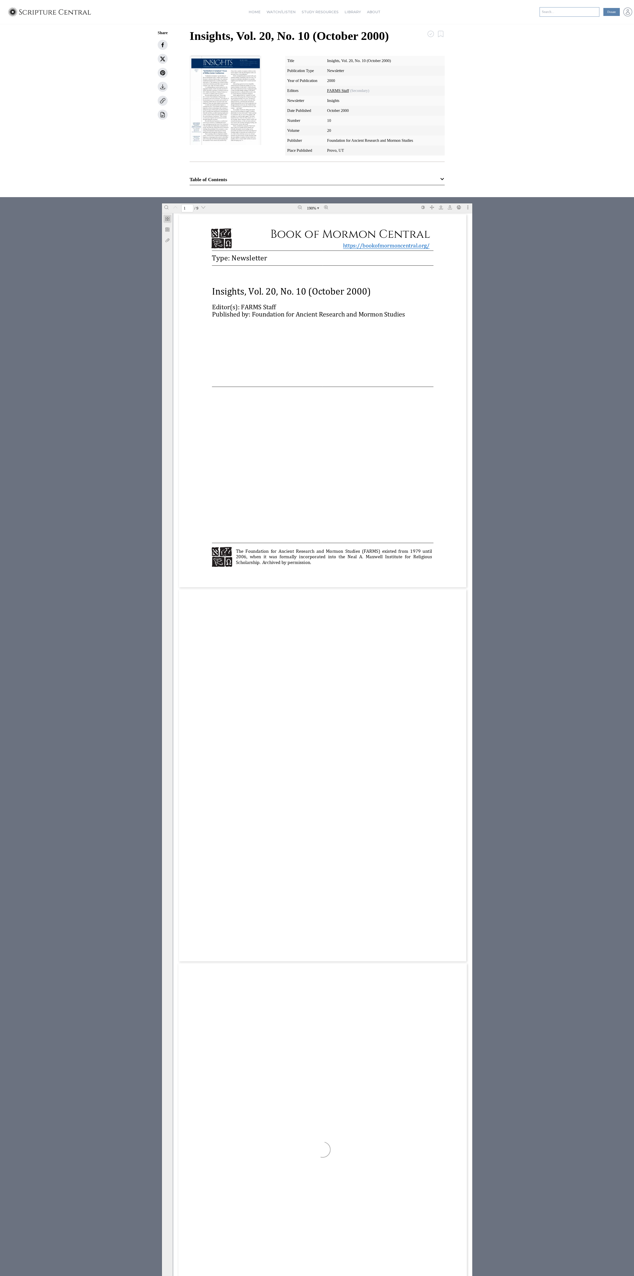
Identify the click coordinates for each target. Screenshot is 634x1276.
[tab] (167, 219)
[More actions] (468, 207)
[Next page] (203, 207)
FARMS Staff (338, 90)
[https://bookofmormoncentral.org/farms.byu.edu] (271, 940)
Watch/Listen (281, 12)
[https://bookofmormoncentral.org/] (389, 245)
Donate (611, 12)
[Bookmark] (167, 230)
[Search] (166, 207)
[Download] (450, 207)
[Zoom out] (300, 207)
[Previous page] (175, 207)
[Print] (459, 207)
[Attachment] (167, 240)
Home (255, 12)
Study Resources (320, 12)
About (373, 12)
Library (353, 12)
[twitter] (163, 59)
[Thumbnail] (167, 219)
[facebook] (163, 45)
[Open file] (441, 207)
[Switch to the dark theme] (423, 207)
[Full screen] (432, 207)
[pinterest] (163, 73)
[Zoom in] (326, 207)
